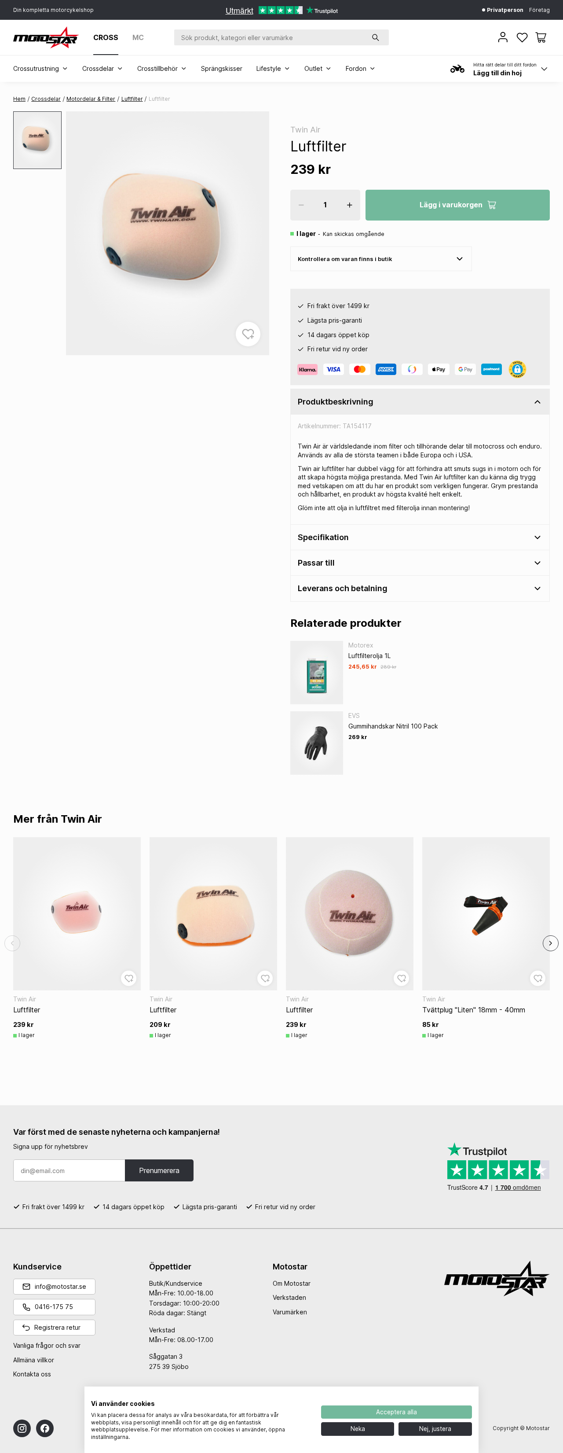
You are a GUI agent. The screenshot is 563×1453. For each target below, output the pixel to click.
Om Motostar (292, 1283)
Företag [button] (539, 10)
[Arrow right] (551, 943)
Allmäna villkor (33, 1360)
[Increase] (350, 205)
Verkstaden (289, 1297)
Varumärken (290, 1312)
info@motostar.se (60, 1286)
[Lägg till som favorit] (248, 334)
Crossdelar (46, 99)
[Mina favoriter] (523, 37)
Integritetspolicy (286, 1397)
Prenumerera (159, 1170)
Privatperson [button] (504, 10)
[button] (540, 37)
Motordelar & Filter (90, 99)
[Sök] (375, 37)
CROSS (105, 37)
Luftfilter (132, 99)
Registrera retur (57, 1327)
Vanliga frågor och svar (46, 1345)
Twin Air (305, 129)
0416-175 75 (54, 1306)
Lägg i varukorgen (451, 204)
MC (138, 37)
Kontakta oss (32, 1374)
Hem (19, 99)
